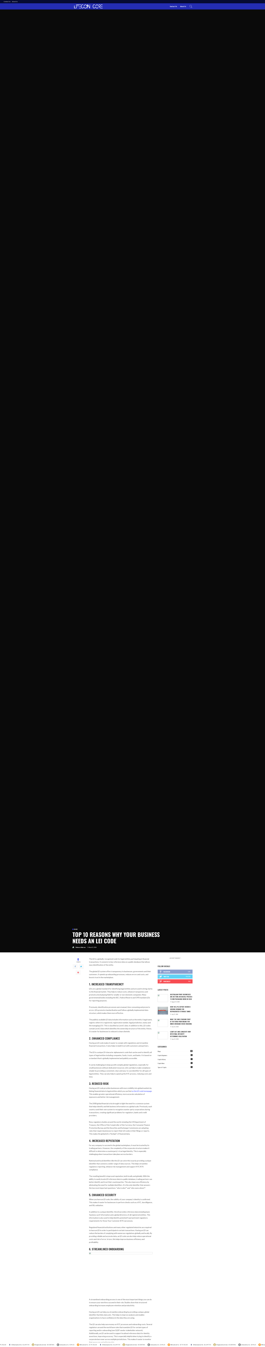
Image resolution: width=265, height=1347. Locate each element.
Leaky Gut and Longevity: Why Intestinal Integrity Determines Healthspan (180, 1034)
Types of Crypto (162, 1067)
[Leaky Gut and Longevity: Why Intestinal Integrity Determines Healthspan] (163, 1035)
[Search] (191, 6)
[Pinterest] (78, 972)
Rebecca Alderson (81, 947)
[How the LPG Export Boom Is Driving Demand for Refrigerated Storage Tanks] (163, 1011)
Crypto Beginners (162, 1055)
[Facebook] (75, 966)
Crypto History (162, 1059)
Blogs (76, 929)
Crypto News (161, 1063)
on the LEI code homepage (142, 1091)
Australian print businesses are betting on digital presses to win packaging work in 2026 (181, 996)
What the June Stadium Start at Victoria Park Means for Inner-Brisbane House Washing (181, 1021)
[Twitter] (81, 966)
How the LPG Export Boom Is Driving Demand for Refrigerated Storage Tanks (180, 1009)
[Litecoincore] (88, 6)
